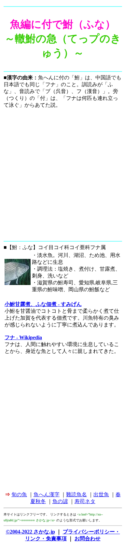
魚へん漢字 (47, 494)
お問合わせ (88, 538)
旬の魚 (19, 494)
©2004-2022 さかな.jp (30, 531)
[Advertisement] (61, 176)
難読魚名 (76, 494)
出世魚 (101, 494)
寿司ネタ (85, 501)
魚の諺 (60, 501)
